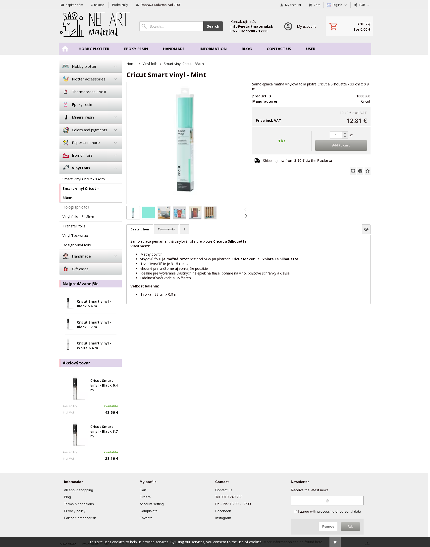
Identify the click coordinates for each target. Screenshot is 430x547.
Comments (166, 229)
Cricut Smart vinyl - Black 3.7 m (94, 324)
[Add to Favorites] (368, 171)
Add (350, 526)
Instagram (223, 518)
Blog (67, 497)
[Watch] (366, 229)
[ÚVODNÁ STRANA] (65, 49)
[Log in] (299, 26)
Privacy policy (74, 511)
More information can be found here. (293, 542)
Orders (145, 497)
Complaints (148, 511)
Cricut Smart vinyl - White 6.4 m (94, 345)
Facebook (223, 511)
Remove (328, 526)
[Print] (360, 171)
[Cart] (349, 26)
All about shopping (78, 490)
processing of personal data (339, 511)
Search (213, 26)
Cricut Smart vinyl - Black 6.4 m (94, 303)
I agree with (329, 511)
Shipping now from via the (297, 160)
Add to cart (341, 145)
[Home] (94, 26)
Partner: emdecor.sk (80, 518)
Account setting (152, 504)
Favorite (146, 518)
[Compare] (353, 171)
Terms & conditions (79, 504)
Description (139, 229)
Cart (143, 490)
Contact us (223, 490)
